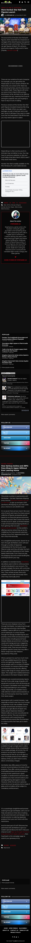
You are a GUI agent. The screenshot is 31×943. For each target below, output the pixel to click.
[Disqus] (15, 284)
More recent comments (8, 414)
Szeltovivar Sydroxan (13, 396)
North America (5, 208)
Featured (3, 463)
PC (12, 7)
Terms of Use (24, 930)
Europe (14, 205)
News (10, 7)
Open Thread (13, 928)
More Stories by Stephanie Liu (15, 260)
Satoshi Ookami (12, 378)
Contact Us (14, 930)
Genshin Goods (12, 50)
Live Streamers (9, 183)
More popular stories (8, 367)
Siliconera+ (23, 928)
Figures (19, 205)
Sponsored (10, 463)
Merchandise (19, 207)
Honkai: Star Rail (6, 207)
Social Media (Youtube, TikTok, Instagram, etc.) (13, 190)
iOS (7, 7)
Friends (7, 186)
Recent (8, 373)
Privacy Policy (15, 932)
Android (3, 7)
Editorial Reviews (10, 180)
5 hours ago (9, 383)
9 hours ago (22, 407)
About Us (6, 930)
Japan (12, 207)
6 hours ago (15, 393)
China (9, 205)
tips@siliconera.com (19, 941)
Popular (13, 373)
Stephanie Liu (10, 15)
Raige (9, 387)
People (3, 373)
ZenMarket (25, 562)
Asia (5, 205)
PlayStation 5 (17, 7)
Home (6, 928)
